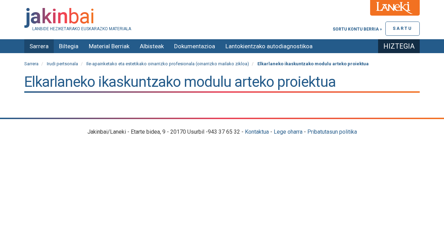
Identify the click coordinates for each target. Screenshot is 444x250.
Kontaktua (257, 131)
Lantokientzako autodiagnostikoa (269, 46)
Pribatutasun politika (332, 131)
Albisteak (152, 46)
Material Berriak (109, 46)
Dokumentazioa (194, 46)
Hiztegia (399, 46)
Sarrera (39, 46)
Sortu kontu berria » (357, 29)
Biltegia (68, 46)
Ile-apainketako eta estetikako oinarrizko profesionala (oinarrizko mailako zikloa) (167, 63)
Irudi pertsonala (62, 63)
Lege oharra (288, 131)
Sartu (402, 28)
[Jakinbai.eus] (222, 18)
